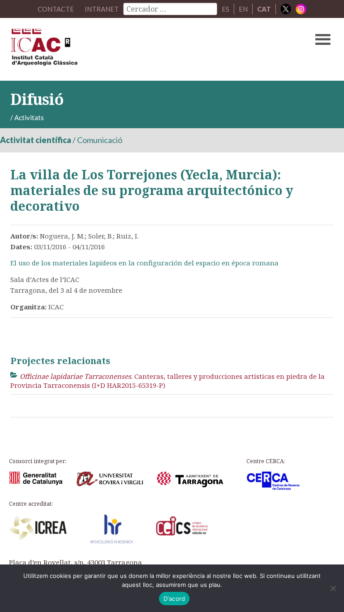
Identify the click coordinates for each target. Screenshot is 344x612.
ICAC (137, 49)
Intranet (102, 9)
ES (225, 9)
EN (243, 9)
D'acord (174, 598)
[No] (332, 588)
